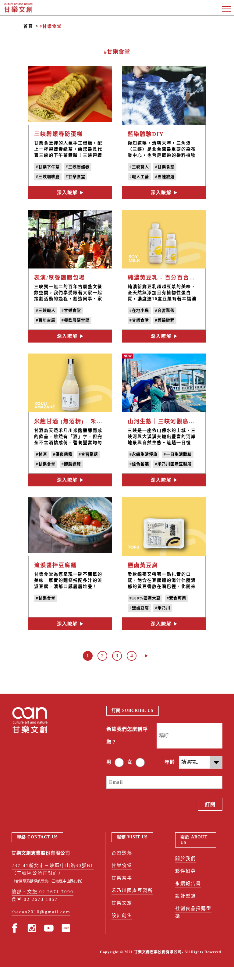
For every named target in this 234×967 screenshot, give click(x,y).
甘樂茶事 (122, 878)
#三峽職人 (139, 167)
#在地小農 (139, 310)
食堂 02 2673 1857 (35, 899)
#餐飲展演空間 (76, 320)
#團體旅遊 (165, 176)
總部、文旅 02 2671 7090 (42, 891)
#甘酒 (41, 454)
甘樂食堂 (122, 865)
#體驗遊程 (165, 320)
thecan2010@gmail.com (41, 911)
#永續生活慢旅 (143, 454)
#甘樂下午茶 (48, 167)
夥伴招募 (185, 871)
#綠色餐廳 (139, 464)
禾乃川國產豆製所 (132, 890)
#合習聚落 (165, 310)
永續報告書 (188, 883)
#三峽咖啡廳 (48, 176)
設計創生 (122, 915)
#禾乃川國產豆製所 (173, 464)
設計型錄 (185, 896)
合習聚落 (122, 853)
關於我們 (185, 858)
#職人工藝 (139, 176)
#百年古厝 (45, 320)
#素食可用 (176, 598)
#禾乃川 (162, 608)
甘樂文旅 (122, 903)
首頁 (28, 26)
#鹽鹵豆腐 (139, 608)
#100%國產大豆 (145, 598)
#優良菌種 (63, 454)
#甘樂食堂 (51, 26)
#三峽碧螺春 (78, 167)
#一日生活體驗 (178, 454)
